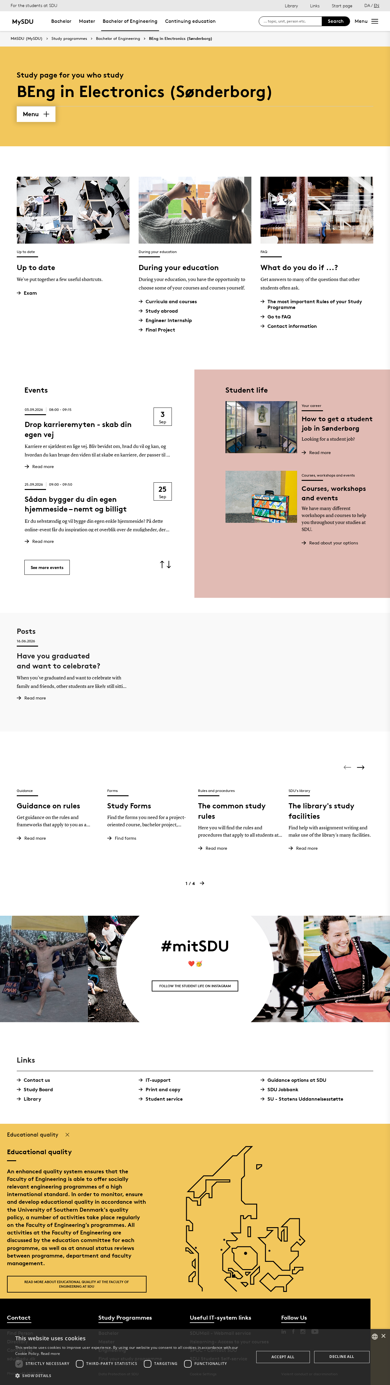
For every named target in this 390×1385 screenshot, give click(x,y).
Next (169, 564)
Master (87, 21)
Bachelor (61, 21)
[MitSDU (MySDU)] (23, 21)
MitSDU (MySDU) (27, 38)
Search (336, 21)
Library (291, 5)
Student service (164, 1099)
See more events (47, 567)
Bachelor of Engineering (130, 21)
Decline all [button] (341, 1356)
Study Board (38, 1089)
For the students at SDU (34, 5)
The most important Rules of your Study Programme (315, 304)
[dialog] (195, 1357)
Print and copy (163, 1089)
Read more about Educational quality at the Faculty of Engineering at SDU (76, 1284)
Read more (50, 1353)
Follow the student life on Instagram (195, 986)
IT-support (158, 1080)
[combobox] (375, 1337)
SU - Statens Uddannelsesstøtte (305, 1099)
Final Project (160, 330)
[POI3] (236, 1278)
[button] (131, 1376)
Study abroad (162, 311)
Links (315, 5)
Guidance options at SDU (297, 1080)
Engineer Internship (169, 320)
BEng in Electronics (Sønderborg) (180, 38)
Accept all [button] (282, 1356)
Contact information (292, 326)
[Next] (361, 767)
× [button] (383, 1336)
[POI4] (248, 1255)
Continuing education (190, 21)
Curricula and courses (171, 301)
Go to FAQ (279, 317)
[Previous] (348, 767)
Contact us (37, 1080)
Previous (162, 564)
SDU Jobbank (283, 1089)
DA (367, 5)
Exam (30, 293)
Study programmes (69, 38)
